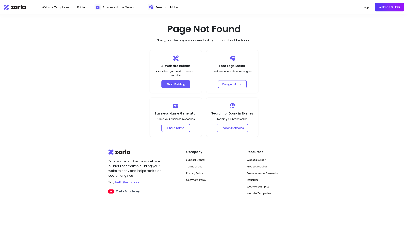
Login (366, 7)
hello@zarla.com (128, 182)
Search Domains (232, 128)
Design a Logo (232, 84)
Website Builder (389, 7)
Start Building (175, 84)
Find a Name (175, 128)
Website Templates (55, 7)
